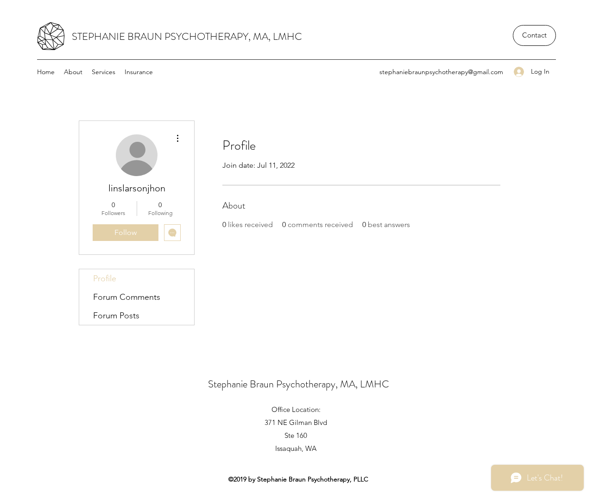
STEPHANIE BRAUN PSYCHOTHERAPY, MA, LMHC (187, 36)
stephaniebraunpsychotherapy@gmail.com (441, 72)
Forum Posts (116, 315)
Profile (104, 278)
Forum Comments (126, 297)
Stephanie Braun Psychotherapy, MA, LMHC (298, 384)
